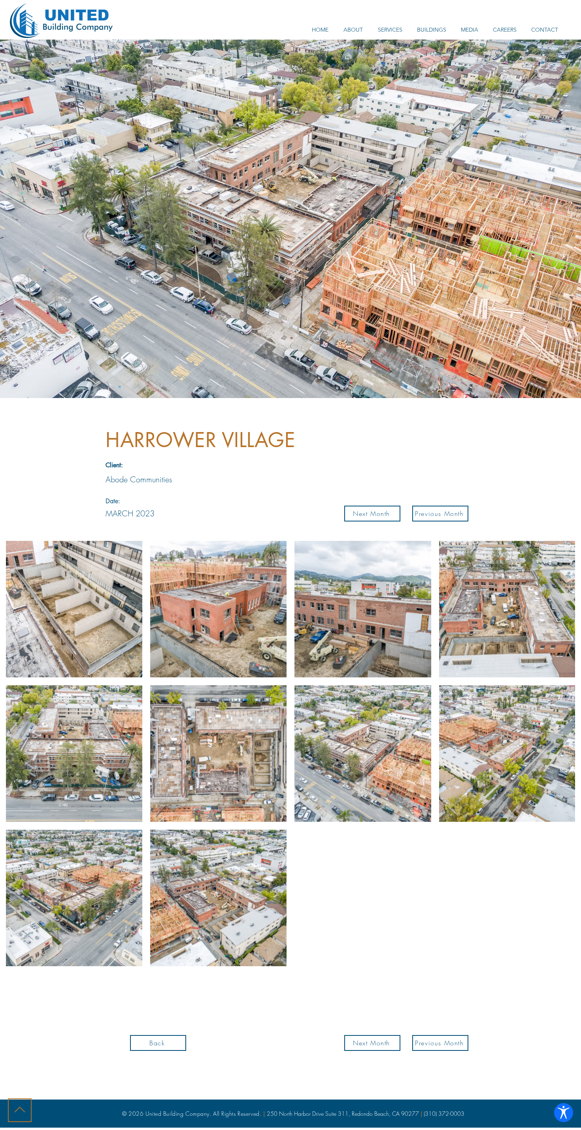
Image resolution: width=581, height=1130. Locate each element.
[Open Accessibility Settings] (563, 1112)
